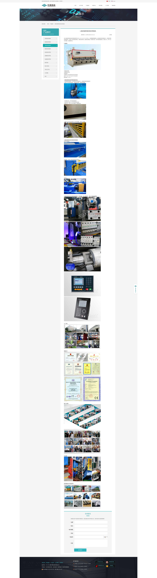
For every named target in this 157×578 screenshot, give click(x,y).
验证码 (71, 537)
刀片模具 (46, 72)
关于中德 (81, 5)
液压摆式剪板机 (48, 38)
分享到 (110, 34)
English (114, 1)
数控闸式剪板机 (48, 48)
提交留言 (80, 550)
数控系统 (46, 62)
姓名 (71, 525)
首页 (75, 5)
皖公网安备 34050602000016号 (48, 569)
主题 (71, 522)
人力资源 (107, 5)
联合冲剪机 (47, 66)
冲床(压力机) (47, 69)
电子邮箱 (70, 529)
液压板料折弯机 (48, 52)
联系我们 (61, 562)
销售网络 (113, 5)
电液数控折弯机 (48, 59)
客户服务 (100, 5)
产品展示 (87, 5)
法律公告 (43, 562)
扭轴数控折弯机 (48, 55)
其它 (45, 76)
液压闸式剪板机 (48, 45)
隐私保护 (48, 562)
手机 (71, 533)
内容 (71, 543)
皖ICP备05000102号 (58, 569)
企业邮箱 (57, 562)
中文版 (109, 1)
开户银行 (52, 562)
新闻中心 (94, 5)
